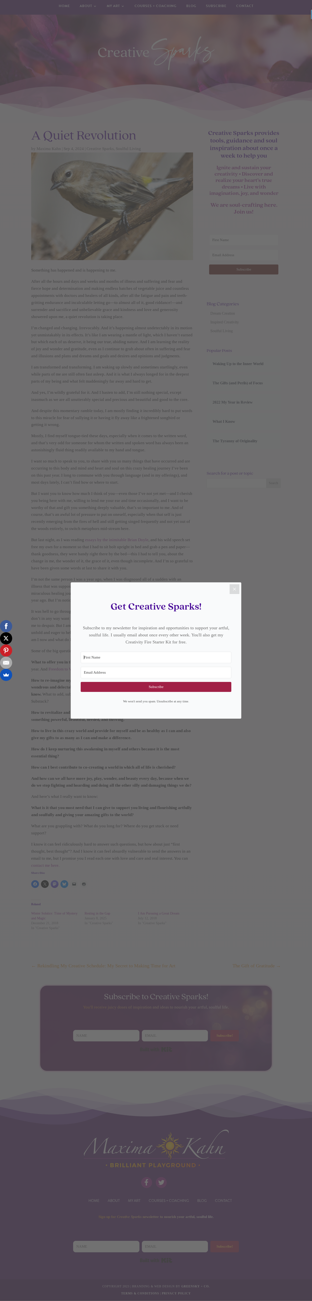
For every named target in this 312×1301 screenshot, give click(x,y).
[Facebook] (6, 626)
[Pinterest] (6, 650)
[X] (6, 638)
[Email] (6, 663)
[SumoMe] (6, 675)
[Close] (234, 589)
